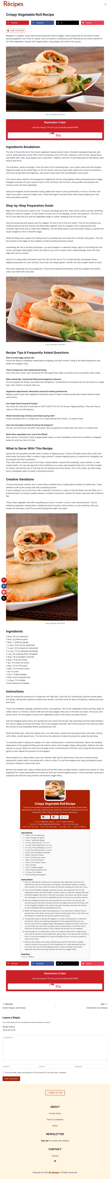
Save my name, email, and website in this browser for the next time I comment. (35, 1072)
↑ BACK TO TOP (55, 1093)
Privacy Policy (55, 1113)
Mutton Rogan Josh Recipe (14, 1006)
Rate (65, 817)
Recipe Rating (8, 1027)
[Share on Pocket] (4, 592)
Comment (8, 1038)
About (55, 1126)
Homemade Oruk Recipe (96, 1006)
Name (7, 1066)
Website (78, 1066)
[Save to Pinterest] (4, 580)
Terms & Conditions (55, 1119)
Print (46, 817)
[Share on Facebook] (4, 586)
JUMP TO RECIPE (16, 31)
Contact (55, 1156)
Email (42, 1066)
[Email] (55, 1161)
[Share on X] (4, 598)
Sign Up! (45, 1141)
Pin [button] (55, 817)
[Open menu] (105, 4)
